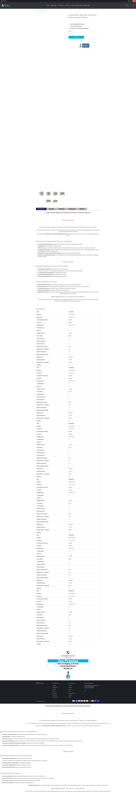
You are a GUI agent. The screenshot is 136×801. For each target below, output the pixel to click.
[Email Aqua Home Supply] (85, 690)
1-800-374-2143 (4, 1)
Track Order (54, 689)
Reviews (82, 209)
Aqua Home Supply (42, 701)
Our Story (70, 685)
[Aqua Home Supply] (6, 5)
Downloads (71, 209)
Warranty (62, 209)
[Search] (133, 5)
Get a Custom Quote (72, 693)
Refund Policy (55, 693)
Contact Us (54, 685)
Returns (54, 691)
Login (130, 1)
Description (41, 209)
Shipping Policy (55, 687)
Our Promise (70, 687)
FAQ (69, 691)
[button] (48, 5)
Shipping (51, 209)
